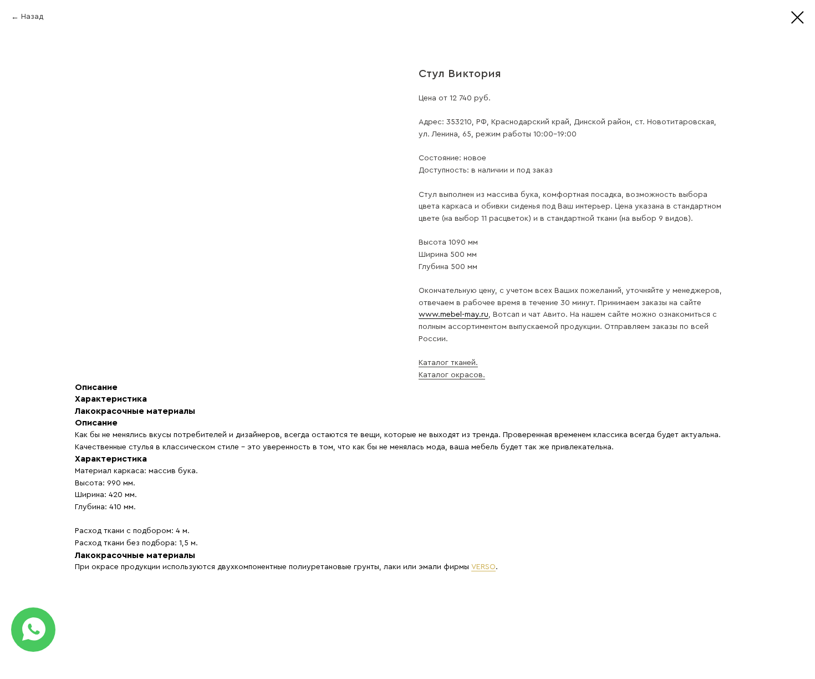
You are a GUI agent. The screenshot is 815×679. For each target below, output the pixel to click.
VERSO (483, 567)
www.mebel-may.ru (453, 314)
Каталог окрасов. (452, 375)
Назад (32, 17)
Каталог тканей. (448, 363)
